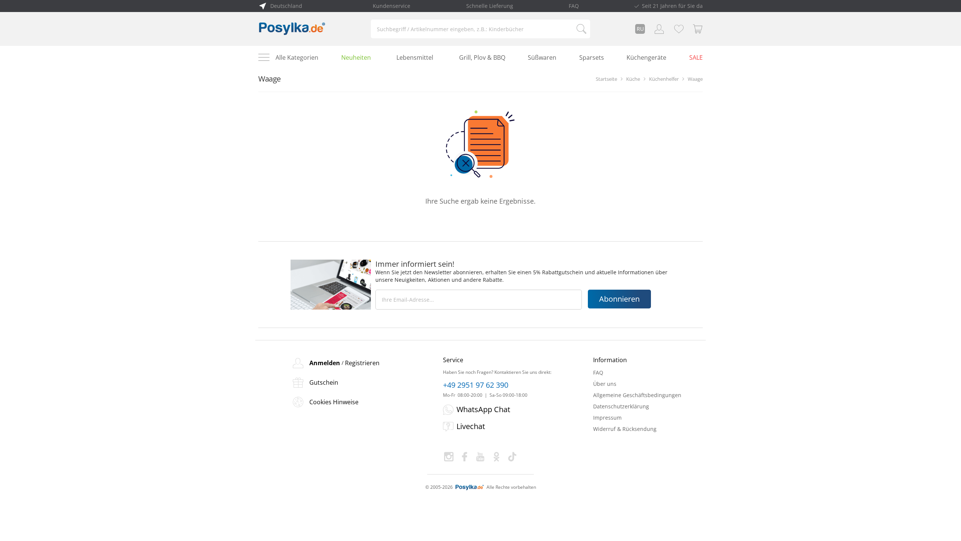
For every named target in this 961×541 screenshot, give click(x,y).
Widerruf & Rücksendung (625, 428)
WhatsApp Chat (483, 409)
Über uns (604, 383)
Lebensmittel (414, 57)
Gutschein (323, 382)
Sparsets (591, 57)
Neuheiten (356, 57)
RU (640, 28)
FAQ (574, 5)
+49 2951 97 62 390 (475, 385)
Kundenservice (391, 5)
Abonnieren (619, 299)
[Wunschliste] (678, 29)
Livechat (470, 426)
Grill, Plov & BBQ (482, 57)
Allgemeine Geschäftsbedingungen (637, 395)
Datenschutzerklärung (621, 406)
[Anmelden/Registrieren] (659, 29)
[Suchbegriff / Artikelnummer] (581, 29)
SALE (696, 57)
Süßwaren (542, 57)
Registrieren (362, 363)
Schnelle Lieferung (489, 5)
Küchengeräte (646, 57)
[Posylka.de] (292, 29)
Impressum (607, 417)
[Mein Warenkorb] (697, 29)
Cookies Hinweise (333, 402)
